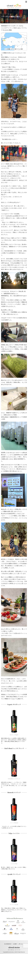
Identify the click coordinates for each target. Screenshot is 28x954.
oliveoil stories (14, 947)
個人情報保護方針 (7, 943)
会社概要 (15, 943)
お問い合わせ (21, 943)
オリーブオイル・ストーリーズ (14, 949)
